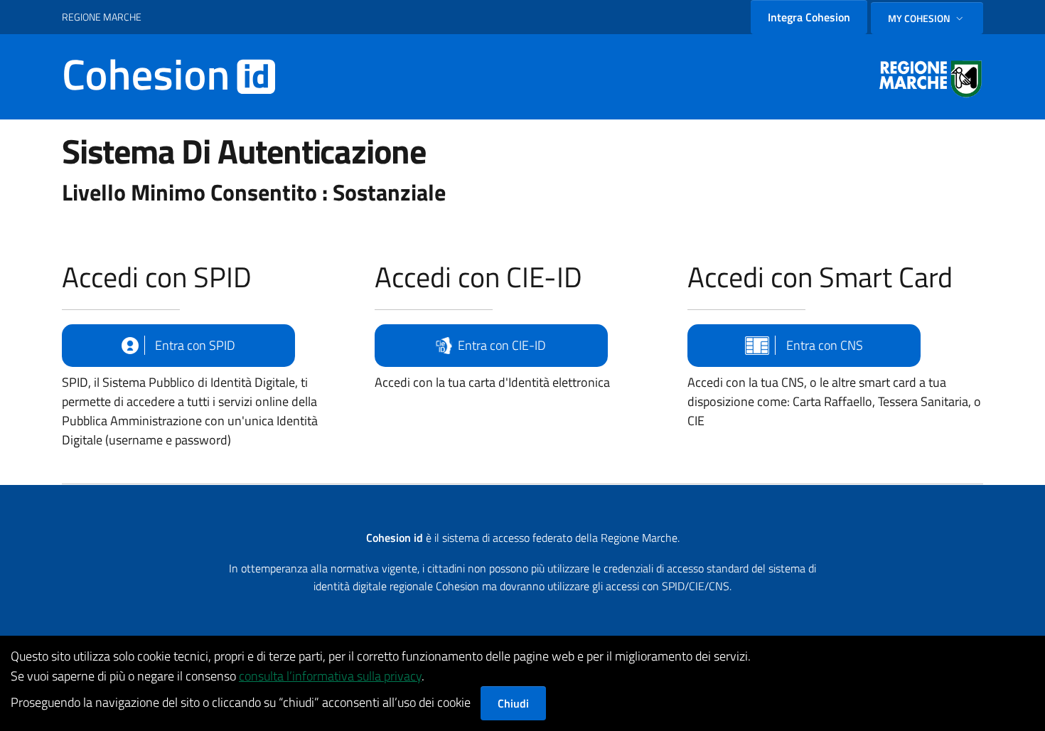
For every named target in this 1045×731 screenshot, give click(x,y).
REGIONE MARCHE (101, 16)
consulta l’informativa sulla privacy (330, 675)
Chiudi (513, 703)
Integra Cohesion (809, 17)
